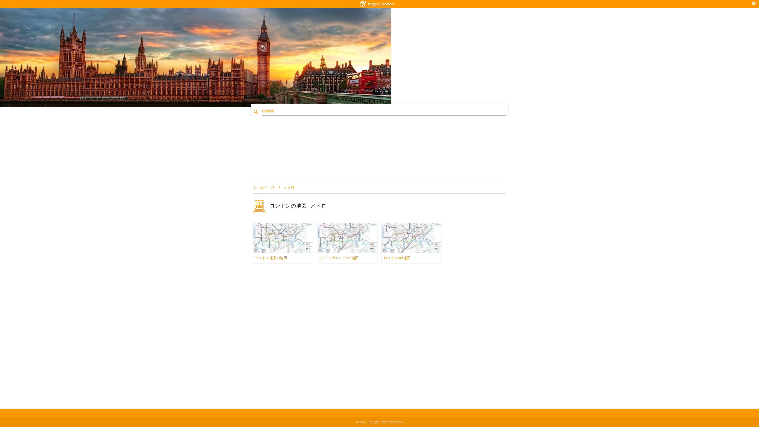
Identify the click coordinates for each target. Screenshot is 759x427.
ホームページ (263, 187)
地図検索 (268, 111)
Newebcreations (392, 422)
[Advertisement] (379, 151)
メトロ (289, 187)
